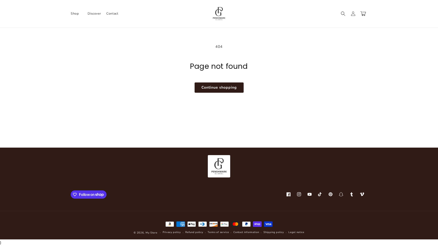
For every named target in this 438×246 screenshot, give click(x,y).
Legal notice (296, 232)
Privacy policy (172, 232)
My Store (151, 232)
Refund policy (194, 232)
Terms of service (218, 232)
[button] (76, 13)
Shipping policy (273, 232)
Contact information (246, 232)
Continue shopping (219, 87)
